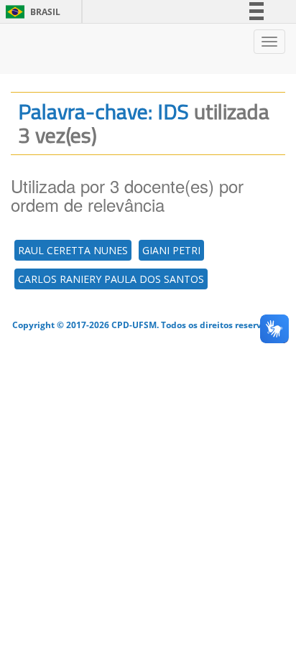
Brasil (30, 12)
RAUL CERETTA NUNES (73, 250)
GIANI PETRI (171, 250)
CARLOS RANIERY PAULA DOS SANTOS (111, 279)
